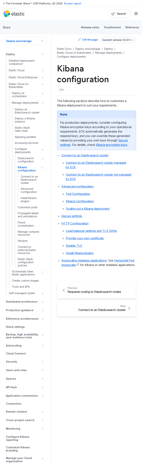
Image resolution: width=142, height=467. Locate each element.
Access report (72, 3)
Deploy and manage (19, 41)
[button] (61, 90)
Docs (6, 27)
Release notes (90, 27)
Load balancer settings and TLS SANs (91, 231)
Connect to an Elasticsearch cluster (85, 155)
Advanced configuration (77, 186)
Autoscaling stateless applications (83, 260)
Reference (132, 27)
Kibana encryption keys (111, 145)
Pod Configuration (78, 194)
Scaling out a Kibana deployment (88, 208)
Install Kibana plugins (80, 253)
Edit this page (90, 39)
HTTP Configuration (75, 223)
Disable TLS (74, 245)
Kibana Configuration (80, 201)
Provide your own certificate (85, 238)
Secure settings (71, 216)
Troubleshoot (112, 27)
